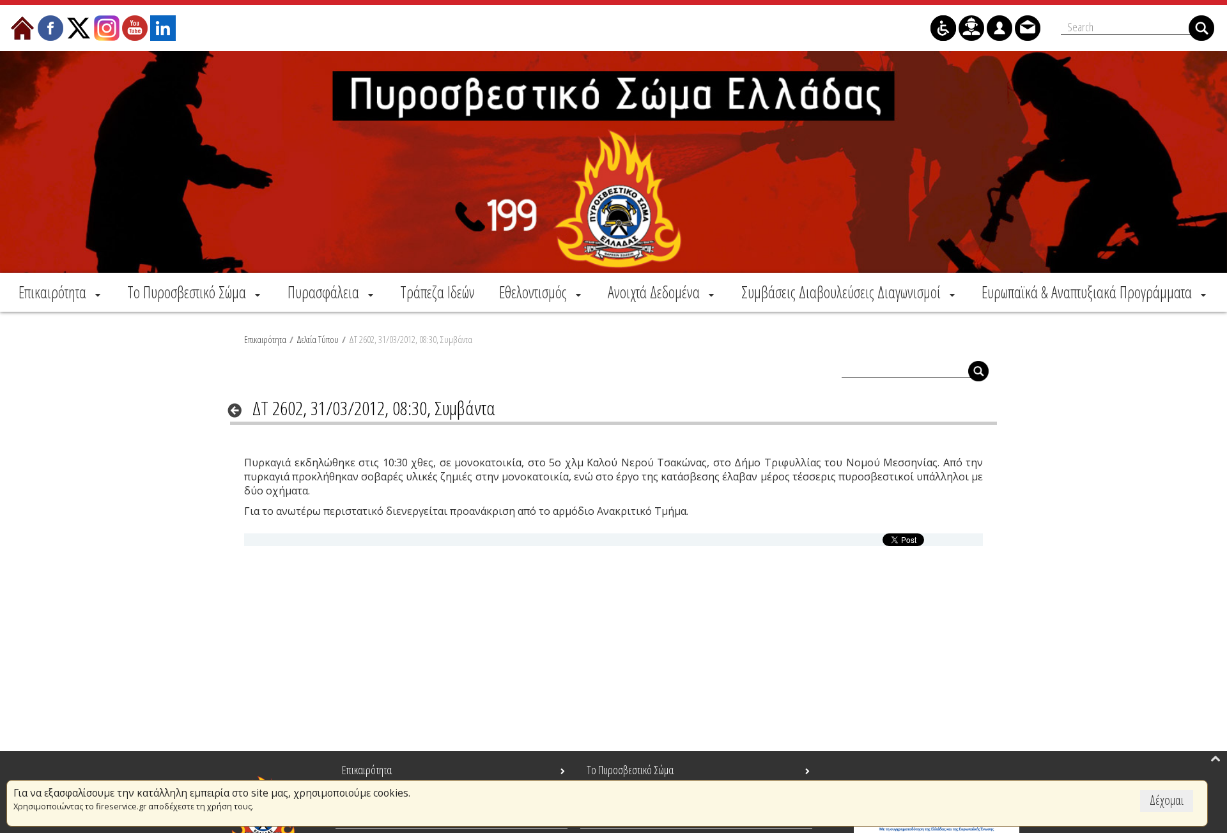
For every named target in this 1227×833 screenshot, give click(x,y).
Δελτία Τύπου (318, 339)
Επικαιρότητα (265, 339)
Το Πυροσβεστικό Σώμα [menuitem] (630, 769)
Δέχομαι (1167, 800)
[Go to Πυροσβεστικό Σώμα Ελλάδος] (613, 162)
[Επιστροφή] (238, 410)
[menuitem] (61, 292)
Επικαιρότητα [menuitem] (367, 769)
